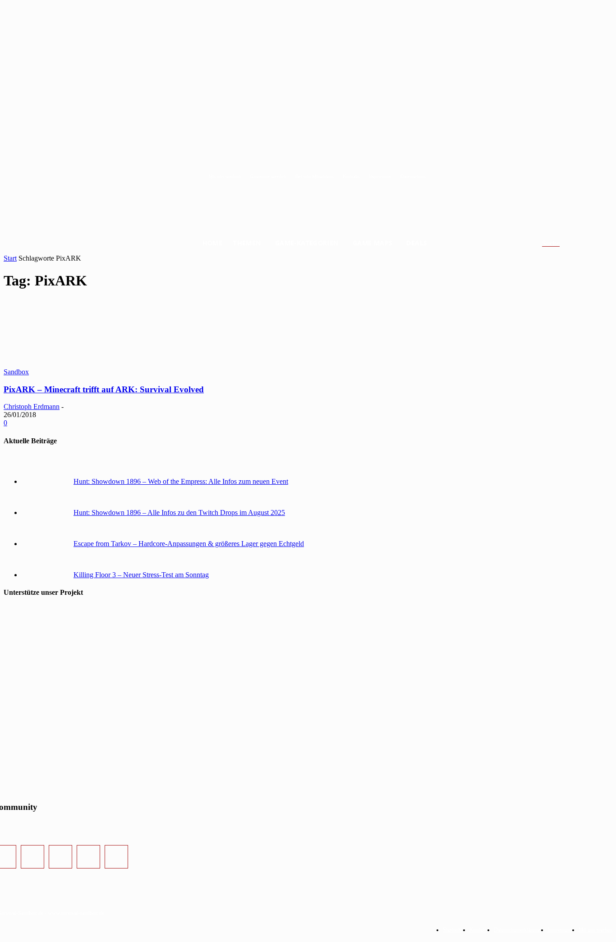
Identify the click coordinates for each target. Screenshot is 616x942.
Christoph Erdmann (32, 406)
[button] (561, 243)
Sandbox (16, 372)
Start (10, 258)
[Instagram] (32, 856)
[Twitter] (60, 856)
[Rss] (116, 856)
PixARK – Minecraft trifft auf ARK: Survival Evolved (104, 389)
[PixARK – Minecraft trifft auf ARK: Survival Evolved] (71, 364)
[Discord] (88, 856)
